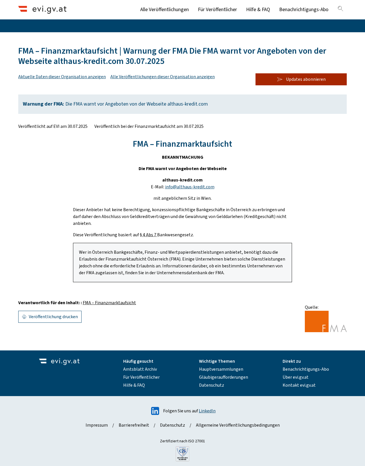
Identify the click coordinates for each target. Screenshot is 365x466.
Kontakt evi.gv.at (299, 385)
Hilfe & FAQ (258, 9)
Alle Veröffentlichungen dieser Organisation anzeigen (162, 77)
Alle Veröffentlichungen (164, 9)
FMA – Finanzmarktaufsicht (109, 303)
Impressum (97, 425)
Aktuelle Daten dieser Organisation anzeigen (62, 77)
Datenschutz (211, 385)
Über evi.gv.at (296, 377)
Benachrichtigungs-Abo (303, 9)
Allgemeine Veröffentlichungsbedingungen (238, 425)
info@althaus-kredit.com (189, 187)
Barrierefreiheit (134, 425)
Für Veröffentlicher (217, 9)
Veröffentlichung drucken (53, 317)
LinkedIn (207, 411)
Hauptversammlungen (221, 369)
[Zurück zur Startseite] (42, 9)
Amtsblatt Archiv (140, 369)
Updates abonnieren (306, 79)
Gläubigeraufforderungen (223, 377)
